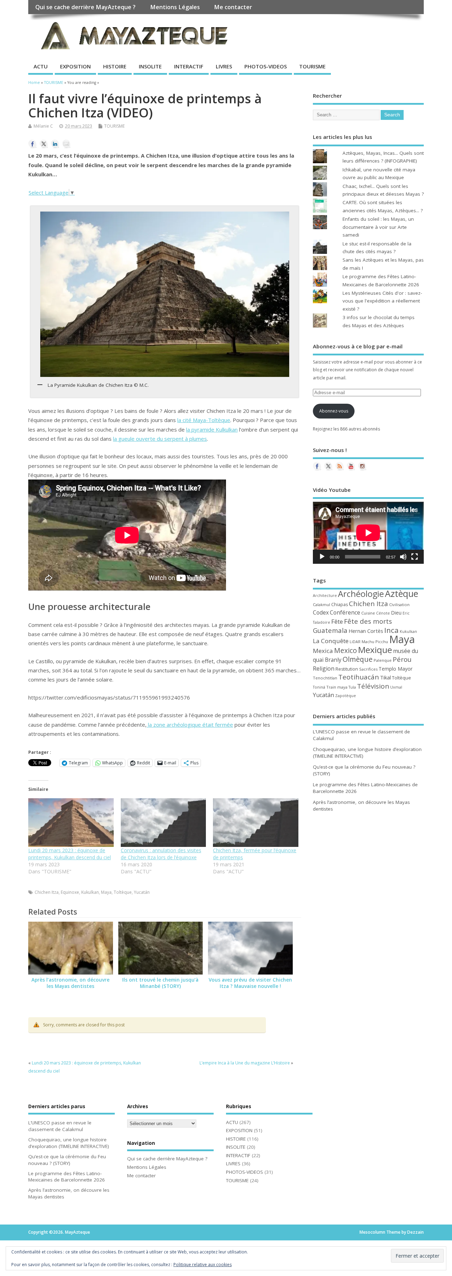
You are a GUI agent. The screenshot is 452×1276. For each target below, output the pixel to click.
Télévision (373, 686)
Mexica (323, 651)
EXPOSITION (75, 66)
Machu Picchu (375, 641)
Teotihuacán (358, 677)
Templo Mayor (395, 668)
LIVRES (224, 66)
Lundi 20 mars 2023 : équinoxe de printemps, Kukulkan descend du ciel (69, 854)
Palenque (383, 660)
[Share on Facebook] (32, 144)
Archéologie (361, 593)
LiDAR (355, 641)
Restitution (346, 669)
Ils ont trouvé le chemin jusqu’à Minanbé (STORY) (160, 983)
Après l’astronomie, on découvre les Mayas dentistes (70, 983)
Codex (321, 612)
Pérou (402, 659)
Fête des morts (368, 621)
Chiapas (339, 605)
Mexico (345, 650)
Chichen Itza (47, 892)
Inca (391, 630)
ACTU (41, 66)
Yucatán (142, 892)
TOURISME (312, 66)
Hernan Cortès (366, 630)
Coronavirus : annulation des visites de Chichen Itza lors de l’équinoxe (161, 854)
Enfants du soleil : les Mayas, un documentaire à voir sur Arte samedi (378, 227)
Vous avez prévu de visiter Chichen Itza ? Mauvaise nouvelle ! (250, 983)
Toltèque (123, 892)
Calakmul (321, 604)
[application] (368, 533)
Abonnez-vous (333, 411)
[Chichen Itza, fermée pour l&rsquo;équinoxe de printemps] (255, 822)
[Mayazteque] (328, 466)
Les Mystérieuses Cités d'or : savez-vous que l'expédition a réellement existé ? (382, 301)
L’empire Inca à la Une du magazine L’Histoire (245, 1063)
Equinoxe (70, 892)
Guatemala (330, 630)
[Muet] (403, 556)
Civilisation (399, 604)
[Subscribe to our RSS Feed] (339, 466)
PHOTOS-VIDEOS (265, 66)
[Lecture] (322, 556)
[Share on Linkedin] (55, 144)
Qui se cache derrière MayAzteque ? (85, 7)
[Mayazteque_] (362, 466)
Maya (106, 892)
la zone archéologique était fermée (190, 724)
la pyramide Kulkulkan (212, 429)
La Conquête (331, 641)
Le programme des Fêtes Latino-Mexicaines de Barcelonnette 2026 (66, 1176)
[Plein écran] (414, 556)
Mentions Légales (175, 7)
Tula (352, 687)
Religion (323, 668)
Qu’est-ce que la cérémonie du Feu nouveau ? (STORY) (67, 1159)
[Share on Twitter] (44, 144)
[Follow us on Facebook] (317, 466)
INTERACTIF (188, 66)
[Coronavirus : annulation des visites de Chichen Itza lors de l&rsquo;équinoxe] (163, 822)
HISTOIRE (114, 66)
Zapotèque (345, 695)
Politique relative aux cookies (202, 1265)
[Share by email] (66, 144)
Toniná (319, 687)
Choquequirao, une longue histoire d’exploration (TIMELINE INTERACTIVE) (68, 1142)
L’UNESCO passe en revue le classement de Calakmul (59, 1125)
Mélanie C (43, 126)
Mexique (375, 649)
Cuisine (368, 613)
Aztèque (401, 593)
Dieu (396, 612)
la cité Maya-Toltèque (203, 419)
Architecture (325, 595)
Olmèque (358, 659)
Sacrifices (368, 669)
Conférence (345, 612)
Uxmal (396, 687)
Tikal (385, 677)
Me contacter (233, 7)
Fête (337, 621)
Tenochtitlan (325, 677)
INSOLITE (150, 66)
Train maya (336, 687)
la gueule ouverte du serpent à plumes (160, 438)
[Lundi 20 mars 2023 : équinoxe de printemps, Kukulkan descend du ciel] (71, 822)
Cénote (383, 613)
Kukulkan (90, 892)
